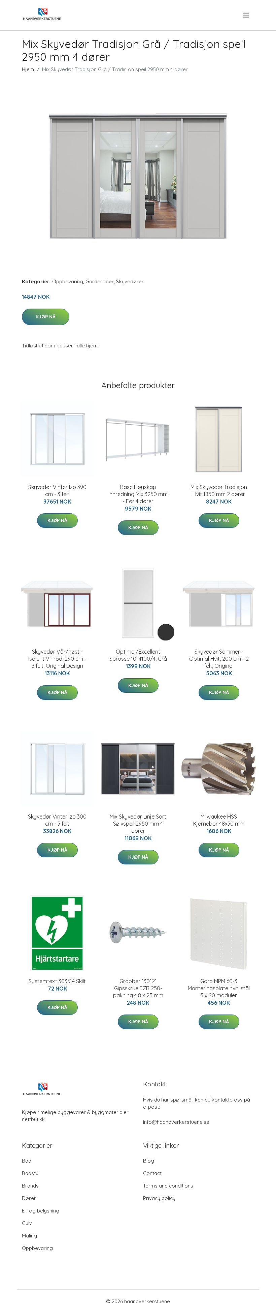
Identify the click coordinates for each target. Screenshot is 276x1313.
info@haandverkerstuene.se (176, 1122)
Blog (148, 1161)
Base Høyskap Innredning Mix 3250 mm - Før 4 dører (138, 494)
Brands (30, 1185)
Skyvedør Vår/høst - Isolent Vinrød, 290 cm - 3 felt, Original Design (57, 658)
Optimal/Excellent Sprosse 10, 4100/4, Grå (138, 655)
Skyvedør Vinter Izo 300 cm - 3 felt (57, 820)
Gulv (27, 1223)
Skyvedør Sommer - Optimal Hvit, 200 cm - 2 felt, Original (219, 658)
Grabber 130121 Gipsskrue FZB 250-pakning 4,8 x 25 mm (138, 988)
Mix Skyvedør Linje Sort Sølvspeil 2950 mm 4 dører (138, 823)
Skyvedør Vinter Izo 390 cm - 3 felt (57, 490)
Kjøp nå (46, 317)
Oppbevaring (67, 281)
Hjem (28, 69)
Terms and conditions (168, 1185)
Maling (29, 1235)
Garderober (99, 281)
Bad (26, 1161)
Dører (29, 1198)
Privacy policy (159, 1198)
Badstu (30, 1173)
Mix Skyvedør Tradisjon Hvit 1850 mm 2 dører (219, 490)
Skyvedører (130, 281)
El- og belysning (40, 1210)
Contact (152, 1173)
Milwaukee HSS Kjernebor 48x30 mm (218, 820)
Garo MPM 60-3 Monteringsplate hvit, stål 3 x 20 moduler (219, 988)
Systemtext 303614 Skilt (57, 981)
